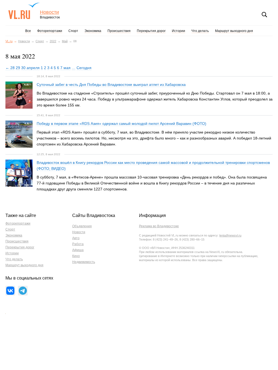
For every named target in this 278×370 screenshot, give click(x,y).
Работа (78, 244)
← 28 (10, 68)
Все (28, 31)
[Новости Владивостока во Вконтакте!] (10, 291)
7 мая (65, 68)
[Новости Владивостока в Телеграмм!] (23, 291)
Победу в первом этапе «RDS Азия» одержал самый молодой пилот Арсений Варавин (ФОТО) (121, 123)
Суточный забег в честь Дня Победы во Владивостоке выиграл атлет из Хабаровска (111, 84)
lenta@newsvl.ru (230, 235)
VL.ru (24, 11)
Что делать (200, 31)
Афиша (78, 250)
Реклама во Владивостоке (159, 226)
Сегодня (84, 68)
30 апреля (30, 68)
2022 (53, 41)
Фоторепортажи (49, 31)
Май (65, 41)
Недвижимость (83, 262)
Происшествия (119, 31)
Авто (76, 238)
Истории (178, 31)
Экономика (92, 31)
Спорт (73, 31)
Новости (49, 12)
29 (18, 68)
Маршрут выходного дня (234, 31)
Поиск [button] (264, 14)
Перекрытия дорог (151, 31)
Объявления (82, 226)
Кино (76, 256)
